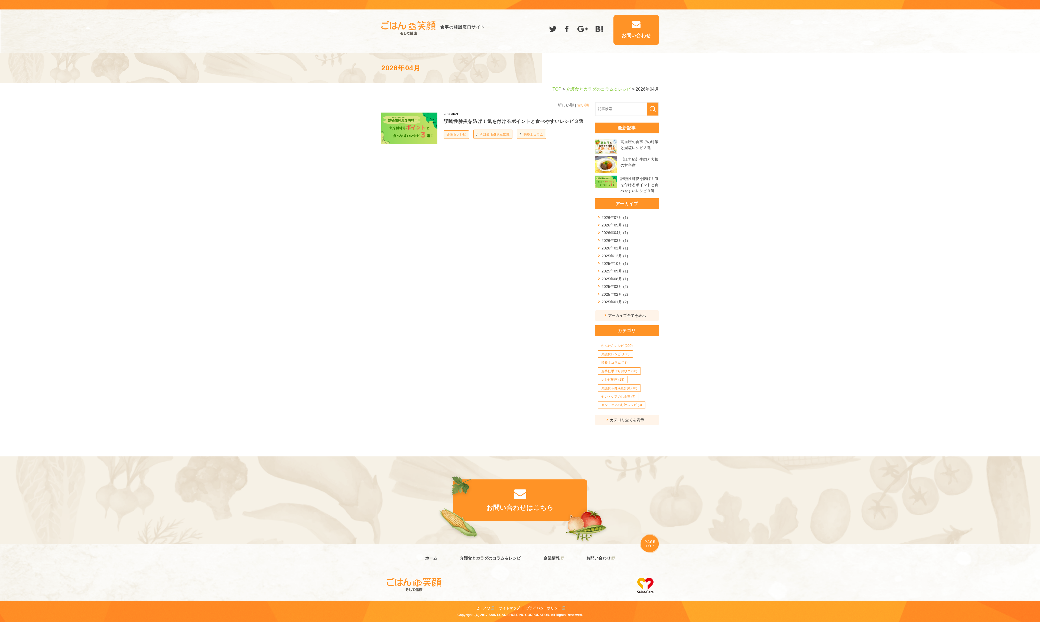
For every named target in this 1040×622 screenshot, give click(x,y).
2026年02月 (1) (615, 248)
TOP (556, 89)
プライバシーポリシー (543, 608)
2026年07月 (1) (615, 217)
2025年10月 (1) (615, 263)
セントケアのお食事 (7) (618, 397)
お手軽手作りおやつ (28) (619, 371)
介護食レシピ (456, 134)
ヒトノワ (483, 608)
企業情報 (552, 558)
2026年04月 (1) (615, 233)
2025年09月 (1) (615, 271)
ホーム (431, 558)
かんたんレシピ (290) (617, 346)
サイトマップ (509, 608)
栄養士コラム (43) (614, 362)
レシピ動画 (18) (612, 379)
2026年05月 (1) (615, 225)
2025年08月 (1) (615, 279)
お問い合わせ (598, 558)
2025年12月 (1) (615, 256)
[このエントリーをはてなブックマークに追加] (599, 30)
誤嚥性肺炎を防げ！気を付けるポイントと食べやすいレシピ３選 (514, 121)
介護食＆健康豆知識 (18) (619, 388)
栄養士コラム (533, 134)
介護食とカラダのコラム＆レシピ (598, 89)
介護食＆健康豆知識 (494, 134)
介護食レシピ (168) (615, 354)
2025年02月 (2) (615, 294)
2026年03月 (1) (615, 240)
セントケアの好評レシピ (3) (621, 405)
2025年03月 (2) (615, 286)
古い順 (583, 105)
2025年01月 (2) (615, 302)
